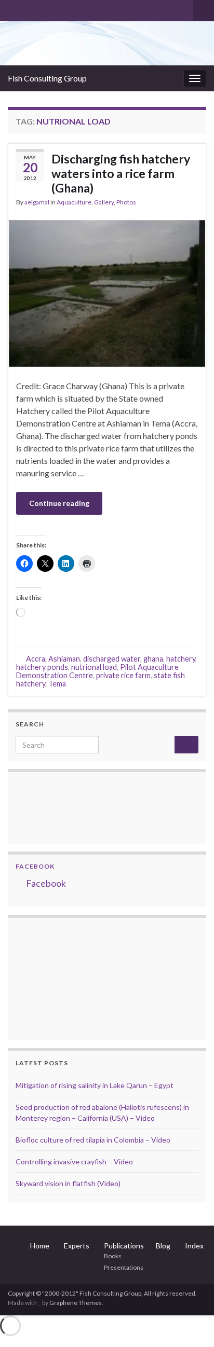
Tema (57, 683)
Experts (76, 1245)
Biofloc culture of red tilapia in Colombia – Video (93, 1139)
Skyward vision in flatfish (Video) (68, 1183)
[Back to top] (191, 1324)
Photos (126, 202)
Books (113, 1256)
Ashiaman (64, 658)
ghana (153, 658)
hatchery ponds (42, 667)
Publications (124, 1245)
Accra (35, 658)
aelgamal (36, 202)
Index (194, 1245)
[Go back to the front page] (107, 43)
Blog (163, 1245)
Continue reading (59, 503)
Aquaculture (74, 202)
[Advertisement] (67, 977)
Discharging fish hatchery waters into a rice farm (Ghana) (120, 173)
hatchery (180, 658)
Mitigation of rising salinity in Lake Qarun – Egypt (94, 1085)
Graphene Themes (75, 1303)
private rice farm (123, 675)
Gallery (104, 202)
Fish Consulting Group (47, 78)
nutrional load (94, 667)
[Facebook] (29, 8)
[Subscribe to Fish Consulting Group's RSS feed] (13, 8)
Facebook (35, 866)
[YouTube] (46, 8)
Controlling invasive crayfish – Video (74, 1161)
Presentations (123, 1267)
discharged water (111, 658)
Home (39, 1245)
